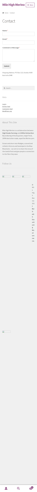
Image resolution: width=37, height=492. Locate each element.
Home (6, 13)
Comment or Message (11, 48)
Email (5, 39)
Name (5, 31)
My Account (6, 488)
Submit (6, 66)
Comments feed (7, 109)
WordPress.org (7, 111)
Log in (4, 104)
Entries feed (6, 106)
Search (18, 488)
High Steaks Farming (9, 133)
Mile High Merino (13, 5)
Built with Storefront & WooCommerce (33, 225)
